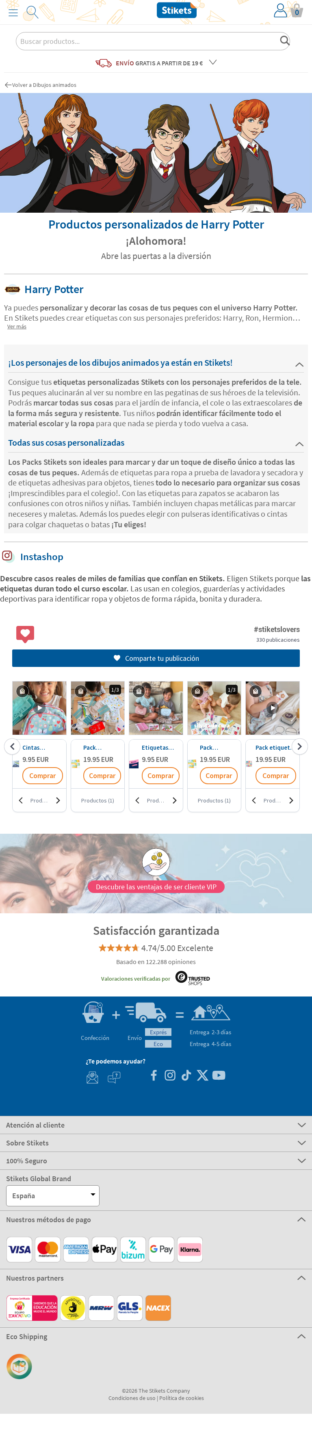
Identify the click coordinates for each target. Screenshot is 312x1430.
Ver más (16, 326)
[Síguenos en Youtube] (218, 1076)
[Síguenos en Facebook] (153, 1076)
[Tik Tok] (186, 1076)
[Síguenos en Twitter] (202, 1076)
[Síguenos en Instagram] (170, 1076)
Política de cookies (181, 1398)
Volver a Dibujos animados (44, 84)
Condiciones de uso (132, 1398)
